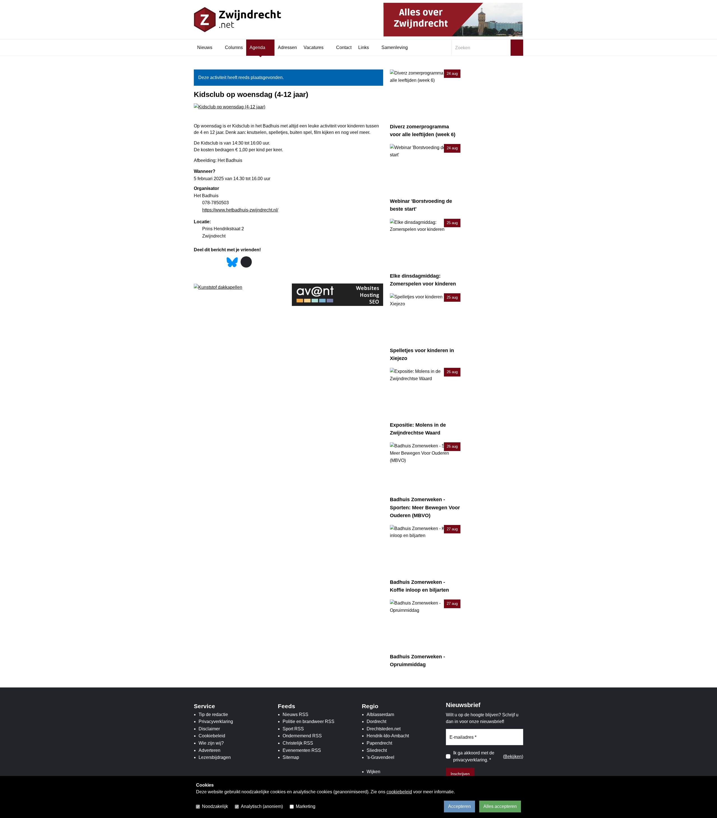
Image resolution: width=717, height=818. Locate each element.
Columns (234, 47)
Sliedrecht (377, 750)
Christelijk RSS (298, 743)
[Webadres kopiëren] (246, 262)
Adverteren (209, 750)
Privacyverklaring (216, 721)
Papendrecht (379, 743)
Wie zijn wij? (211, 743)
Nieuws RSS (295, 714)
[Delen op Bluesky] (232, 262)
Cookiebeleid (212, 735)
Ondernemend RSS (302, 735)
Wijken (373, 771)
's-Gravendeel (380, 757)
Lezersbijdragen (215, 757)
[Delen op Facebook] (198, 262)
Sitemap (291, 757)
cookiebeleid (399, 791)
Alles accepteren (500, 806)
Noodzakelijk (215, 806)
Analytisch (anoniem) (262, 806)
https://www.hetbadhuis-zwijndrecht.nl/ (240, 210)
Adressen (287, 47)
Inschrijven (460, 773)
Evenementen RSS (302, 750)
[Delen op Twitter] (209, 262)
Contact (343, 47)
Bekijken (513, 756)
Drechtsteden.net (384, 728)
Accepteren (459, 806)
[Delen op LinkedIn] (220, 262)
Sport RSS (293, 728)
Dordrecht (376, 721)
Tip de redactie (213, 714)
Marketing (305, 806)
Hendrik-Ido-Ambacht (388, 735)
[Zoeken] (517, 47)
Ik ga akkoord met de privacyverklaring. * (473, 756)
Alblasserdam (380, 714)
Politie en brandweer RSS (308, 721)
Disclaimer (209, 728)
